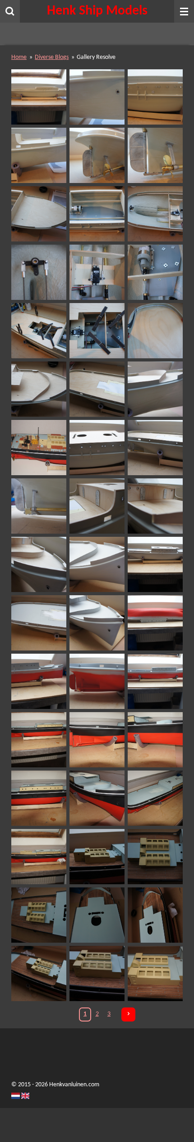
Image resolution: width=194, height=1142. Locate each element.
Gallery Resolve (96, 57)
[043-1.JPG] (39, 681)
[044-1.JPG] (97, 681)
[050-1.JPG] (97, 798)
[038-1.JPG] (97, 564)
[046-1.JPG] (39, 739)
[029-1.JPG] (97, 389)
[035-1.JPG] (155, 506)
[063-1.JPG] (39, 915)
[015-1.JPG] (155, 96)
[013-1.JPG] (39, 96)
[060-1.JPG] (39, 856)
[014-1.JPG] (97, 96)
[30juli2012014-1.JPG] (39, 447)
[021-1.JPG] (155, 213)
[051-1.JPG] (155, 798)
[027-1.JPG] (155, 330)
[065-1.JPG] (155, 915)
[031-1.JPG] (97, 447)
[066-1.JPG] (39, 973)
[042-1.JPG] (155, 622)
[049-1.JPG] (39, 798)
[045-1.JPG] (155, 681)
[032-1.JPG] (155, 447)
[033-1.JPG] (39, 506)
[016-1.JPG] (39, 155)
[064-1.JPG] (97, 915)
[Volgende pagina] (128, 1014)
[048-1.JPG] (155, 739)
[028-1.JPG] (39, 389)
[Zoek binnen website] (10, 11)
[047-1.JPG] (97, 739)
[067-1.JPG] (97, 973)
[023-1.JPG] (97, 272)
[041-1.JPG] (97, 622)
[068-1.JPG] (155, 973)
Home (19, 57)
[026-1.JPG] (97, 330)
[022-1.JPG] (39, 272)
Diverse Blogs (52, 57)
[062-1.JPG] (155, 856)
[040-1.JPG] (39, 622)
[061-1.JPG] (97, 856)
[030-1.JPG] (155, 389)
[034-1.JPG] (97, 506)
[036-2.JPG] (39, 564)
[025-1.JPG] (39, 330)
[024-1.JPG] (155, 272)
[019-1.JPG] (39, 213)
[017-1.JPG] (97, 155)
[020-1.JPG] (97, 213)
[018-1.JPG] (155, 155)
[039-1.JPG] (155, 564)
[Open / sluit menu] (184, 11)
